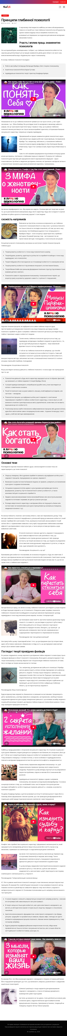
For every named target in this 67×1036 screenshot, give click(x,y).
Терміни (5, 15)
